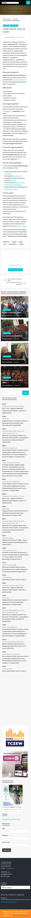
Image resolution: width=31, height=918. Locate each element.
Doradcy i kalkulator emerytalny (13, 359)
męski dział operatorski (20, 79)
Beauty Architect (19, 182)
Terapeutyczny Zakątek (10, 189)
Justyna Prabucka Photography (13, 184)
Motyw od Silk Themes (21, 915)
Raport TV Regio (7, 538)
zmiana (21, 244)
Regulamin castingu (20, 226)
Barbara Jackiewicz (10, 37)
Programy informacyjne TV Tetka (13, 406)
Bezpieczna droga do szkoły (12, 313)
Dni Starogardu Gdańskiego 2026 (13, 641)
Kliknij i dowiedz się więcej (9, 902)
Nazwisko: (5, 835)
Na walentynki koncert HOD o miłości (12, 381)
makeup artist (17, 176)
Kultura (15, 19)
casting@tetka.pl (8, 111)
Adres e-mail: (6, 842)
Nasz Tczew (14, 25)
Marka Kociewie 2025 (9, 565)
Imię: (3, 828)
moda (20, 241)
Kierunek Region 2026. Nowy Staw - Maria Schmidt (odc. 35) (13, 432)
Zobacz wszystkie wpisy (15, 269)
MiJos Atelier (8, 173)
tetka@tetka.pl (9, 868)
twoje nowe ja (12, 244)
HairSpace (13, 180)
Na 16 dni (17, 819)
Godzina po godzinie (8, 819)
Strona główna (7, 19)
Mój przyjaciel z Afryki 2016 (11, 462)
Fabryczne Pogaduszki (9, 448)
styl (5, 244)
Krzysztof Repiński (7, 385)
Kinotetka (5, 418)
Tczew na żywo (7, 577)
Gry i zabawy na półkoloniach (12, 336)
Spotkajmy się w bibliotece (11, 481)
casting (14, 241)
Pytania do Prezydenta (9, 550)
